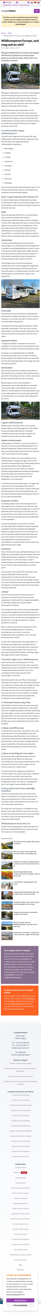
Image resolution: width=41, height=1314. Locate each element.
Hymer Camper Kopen (20, 1208)
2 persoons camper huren (20, 1188)
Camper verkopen (20, 1198)
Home (3, 33)
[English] (38, 2)
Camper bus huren (20, 1234)
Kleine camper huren (20, 1229)
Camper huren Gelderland (20, 1126)
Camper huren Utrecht (20, 1156)
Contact (15, 5)
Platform (20, 1172)
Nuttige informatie (7, 3)
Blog (10, 33)
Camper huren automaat (20, 1244)
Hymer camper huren (20, 1224)
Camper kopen (20, 1178)
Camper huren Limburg (20, 1100)
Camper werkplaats (20, 1203)
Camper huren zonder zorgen (20, 1063)
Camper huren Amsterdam (20, 1110)
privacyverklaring (13, 1294)
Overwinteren (24, 5)
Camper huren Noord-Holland (20, 1105)
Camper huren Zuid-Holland (20, 1136)
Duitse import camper (20, 1193)
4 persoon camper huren (20, 1213)
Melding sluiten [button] (20, 1300)
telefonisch (30, 998)
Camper (8, 11)
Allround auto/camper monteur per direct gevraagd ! (20, 1069)
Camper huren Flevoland (20, 1141)
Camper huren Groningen (20, 1120)
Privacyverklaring (20, 1305)
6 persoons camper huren (20, 1219)
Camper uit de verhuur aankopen (20, 1076)
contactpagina (16, 1004)
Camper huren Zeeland (20, 1095)
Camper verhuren (20, 1260)
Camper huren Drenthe (20, 1115)
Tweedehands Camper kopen (20, 1255)
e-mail (11, 1001)
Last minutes (20, 1183)
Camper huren (20, 1167)
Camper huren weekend (20, 1239)
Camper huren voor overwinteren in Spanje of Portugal (21, 1082)
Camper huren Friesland (21, 1146)
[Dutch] (31, 2)
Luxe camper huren (20, 1249)
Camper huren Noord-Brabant (20, 1131)
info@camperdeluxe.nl (12, 977)
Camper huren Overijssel (20, 1151)
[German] (35, 2)
